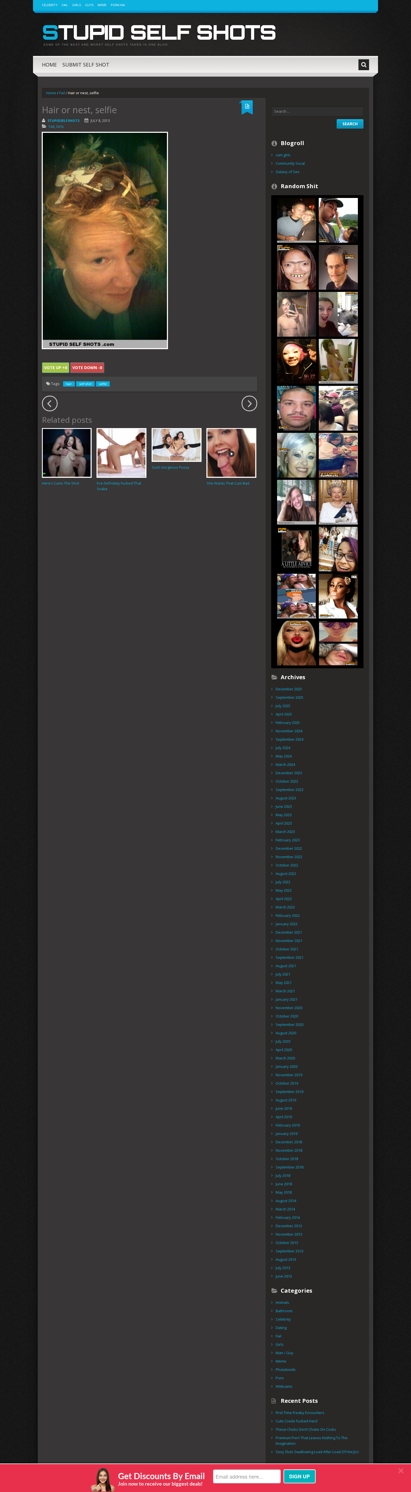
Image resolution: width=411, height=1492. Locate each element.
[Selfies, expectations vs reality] (338, 642)
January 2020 (286, 1066)
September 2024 (289, 739)
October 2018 (287, 1158)
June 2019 (284, 1108)
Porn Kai (118, 5)
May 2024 (284, 756)
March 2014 (285, 1209)
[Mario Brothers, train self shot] (338, 407)
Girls (76, 5)
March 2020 (285, 1058)
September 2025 (289, 697)
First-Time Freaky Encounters (300, 1412)
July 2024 (283, 747)
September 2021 (289, 957)
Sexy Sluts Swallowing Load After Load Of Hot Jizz (317, 1451)
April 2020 (284, 1049)
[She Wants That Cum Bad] (231, 453)
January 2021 (286, 999)
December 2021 (289, 932)
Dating (281, 1327)
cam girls (283, 154)
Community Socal (290, 163)
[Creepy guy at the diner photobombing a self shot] (297, 501)
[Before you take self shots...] (297, 548)
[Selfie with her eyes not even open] (297, 360)
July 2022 (283, 881)
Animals (282, 1302)
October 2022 (287, 865)
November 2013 (289, 1234)
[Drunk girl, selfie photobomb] (297, 219)
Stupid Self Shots (159, 32)
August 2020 (286, 1032)
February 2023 (288, 839)
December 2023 (289, 772)
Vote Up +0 (55, 367)
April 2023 (284, 823)
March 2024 (285, 764)
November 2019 (289, 1074)
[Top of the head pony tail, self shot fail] (297, 313)
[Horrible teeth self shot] (297, 266)
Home (49, 64)
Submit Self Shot (85, 64)
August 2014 (286, 1200)
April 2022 (284, 898)
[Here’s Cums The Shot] (67, 453)
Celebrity (50, 5)
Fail (65, 5)
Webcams (284, 1386)
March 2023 (285, 831)
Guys (89, 5)
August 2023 (286, 798)
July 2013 (283, 1267)
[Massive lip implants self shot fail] (297, 642)
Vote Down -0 (87, 367)
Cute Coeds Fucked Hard (296, 1420)
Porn (280, 1377)
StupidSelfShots (63, 120)
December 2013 (289, 1225)
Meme (102, 5)
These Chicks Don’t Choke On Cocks (306, 1429)
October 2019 (287, 1083)
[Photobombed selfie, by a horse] (338, 313)
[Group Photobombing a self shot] (338, 548)
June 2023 (284, 806)
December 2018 (289, 1141)
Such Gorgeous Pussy (170, 467)
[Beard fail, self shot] (338, 266)
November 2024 (289, 730)
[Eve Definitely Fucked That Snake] (121, 453)
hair (69, 384)
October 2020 (287, 1016)
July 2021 (283, 974)
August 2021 (286, 965)
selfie (103, 384)
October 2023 (287, 781)
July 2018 (283, 1175)
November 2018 (289, 1150)
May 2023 (284, 814)
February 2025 (288, 722)
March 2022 (285, 907)
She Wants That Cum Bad (228, 483)
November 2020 (289, 1007)
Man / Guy (284, 1352)
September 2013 (289, 1250)
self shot (85, 384)
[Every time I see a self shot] (297, 595)
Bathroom (284, 1310)
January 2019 (286, 1133)
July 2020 (283, 1041)
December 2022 (289, 848)
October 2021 (287, 949)
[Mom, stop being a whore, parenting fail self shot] (338, 360)
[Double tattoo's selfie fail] (297, 407)
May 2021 (284, 982)
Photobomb (286, 1369)
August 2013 (286, 1259)
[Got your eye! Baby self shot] (338, 219)
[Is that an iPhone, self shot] (338, 454)
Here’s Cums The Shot (60, 483)
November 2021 (289, 940)
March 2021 (285, 990)
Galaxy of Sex (287, 171)
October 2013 (287, 1242)
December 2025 (289, 688)
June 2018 (284, 1183)
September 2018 (289, 1167)
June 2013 (284, 1276)
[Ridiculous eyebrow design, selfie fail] (297, 454)
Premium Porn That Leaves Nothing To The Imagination (312, 1440)
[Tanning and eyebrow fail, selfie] (338, 595)
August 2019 (286, 1100)
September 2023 (289, 789)
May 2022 (284, 890)
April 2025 (284, 714)
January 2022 (286, 923)
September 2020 (289, 1024)
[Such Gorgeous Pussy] (176, 445)
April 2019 (284, 1116)
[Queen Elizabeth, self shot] (338, 501)
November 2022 (289, 856)
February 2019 (288, 1125)
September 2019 (289, 1091)
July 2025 (283, 705)
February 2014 (288, 1217)
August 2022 (286, 873)
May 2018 (284, 1192)
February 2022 (288, 915)
